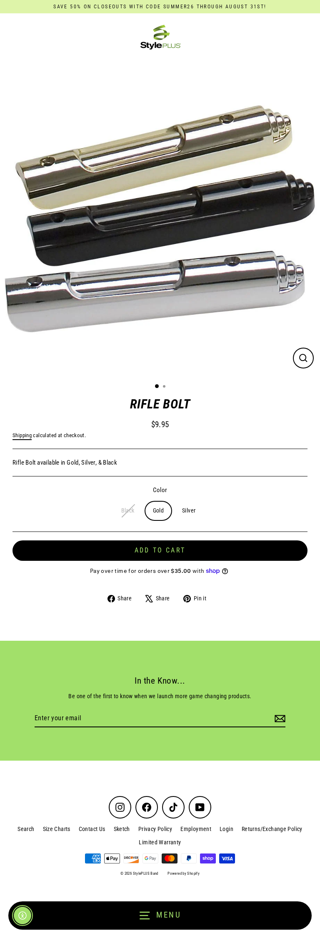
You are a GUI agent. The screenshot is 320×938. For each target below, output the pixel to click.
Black (128, 510)
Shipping (22, 435)
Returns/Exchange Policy (272, 829)
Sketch (122, 829)
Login (226, 829)
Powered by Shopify (184, 873)
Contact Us (92, 829)
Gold (158, 510)
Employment (195, 829)
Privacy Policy (155, 829)
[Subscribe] (278, 718)
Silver (188, 510)
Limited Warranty (160, 842)
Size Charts (56, 829)
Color (160, 490)
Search (26, 829)
